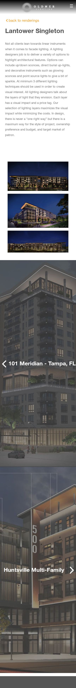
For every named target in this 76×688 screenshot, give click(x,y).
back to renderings (24, 20)
